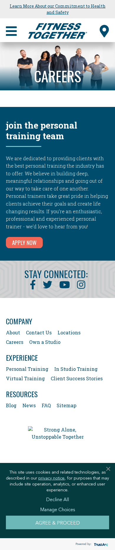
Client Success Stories (77, 378)
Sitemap (66, 405)
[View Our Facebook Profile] (33, 284)
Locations (69, 332)
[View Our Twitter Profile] (47, 284)
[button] (104, 30)
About (13, 332)
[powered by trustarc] (100, 544)
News (29, 405)
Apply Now (24, 242)
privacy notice (51, 478)
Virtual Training (25, 378)
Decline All (57, 499)
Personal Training (27, 369)
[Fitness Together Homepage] (57, 30)
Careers (14, 342)
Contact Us (39, 332)
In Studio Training (76, 369)
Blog (11, 405)
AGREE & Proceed (57, 522)
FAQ (46, 405)
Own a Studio (44, 342)
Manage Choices (57, 509)
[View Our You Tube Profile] (64, 284)
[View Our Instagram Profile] (81, 284)
